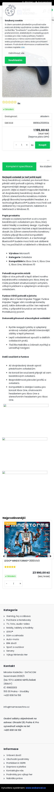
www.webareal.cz (36, 787)
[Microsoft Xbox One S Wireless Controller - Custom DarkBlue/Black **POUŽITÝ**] (27, 68)
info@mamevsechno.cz (16, 706)
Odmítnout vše (16, 53)
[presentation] (4, 556)
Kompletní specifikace (19, 166)
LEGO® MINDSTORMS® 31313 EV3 (22, 560)
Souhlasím (15, 60)
